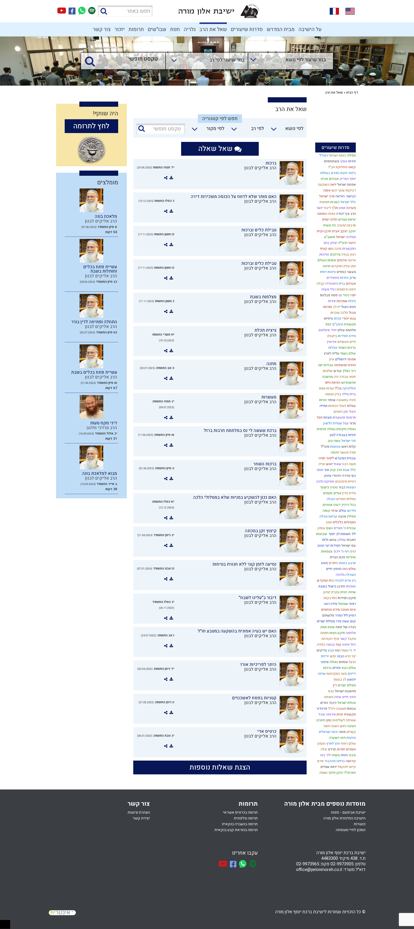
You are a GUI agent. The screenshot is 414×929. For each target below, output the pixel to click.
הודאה (340, 196)
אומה (326, 190)
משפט (328, 697)
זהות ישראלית (328, 731)
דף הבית (352, 92)
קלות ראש (348, 446)
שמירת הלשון (332, 423)
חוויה (344, 755)
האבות (351, 539)
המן (353, 266)
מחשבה (327, 376)
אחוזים (327, 504)
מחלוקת (341, 167)
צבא (330, 691)
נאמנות (350, 586)
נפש (332, 656)
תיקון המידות (346, 598)
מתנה (271, 364)
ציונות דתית (327, 272)
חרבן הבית (323, 231)
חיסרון (320, 720)
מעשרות (268, 397)
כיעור (351, 242)
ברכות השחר (346, 347)
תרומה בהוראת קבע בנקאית (236, 830)
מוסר (342, 731)
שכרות (334, 312)
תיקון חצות (337, 633)
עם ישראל (348, 545)
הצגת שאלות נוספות (220, 767)
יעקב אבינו (339, 231)
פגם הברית (337, 557)
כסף (327, 324)
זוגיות (322, 400)
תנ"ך (334, 207)
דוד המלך (349, 370)
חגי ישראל (348, 440)
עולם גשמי (347, 353)
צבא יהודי (348, 318)
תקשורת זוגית (346, 714)
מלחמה (350, 633)
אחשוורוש (348, 382)
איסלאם (324, 330)
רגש (334, 190)
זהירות (344, 277)
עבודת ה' (349, 528)
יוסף (331, 534)
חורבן (340, 586)
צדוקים (334, 254)
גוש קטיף (326, 248)
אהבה (341, 516)
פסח (334, 295)
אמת (321, 388)
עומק (321, 528)
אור (326, 469)
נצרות (329, 388)
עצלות (351, 405)
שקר (341, 190)
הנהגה (351, 726)
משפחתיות (331, 161)
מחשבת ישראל (345, 691)
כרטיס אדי (266, 731)
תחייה (323, 405)
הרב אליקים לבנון (260, 168)
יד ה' (352, 650)
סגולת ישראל (346, 702)
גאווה (331, 213)
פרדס (331, 749)
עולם (342, 510)
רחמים (338, 411)
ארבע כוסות (347, 563)
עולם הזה (349, 568)
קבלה (320, 283)
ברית (341, 283)
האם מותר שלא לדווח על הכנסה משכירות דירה (233, 196)
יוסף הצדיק (347, 178)
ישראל (340, 237)
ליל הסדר (341, 615)
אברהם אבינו (329, 178)
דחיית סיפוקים (345, 481)
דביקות (350, 190)
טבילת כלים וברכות (258, 230)
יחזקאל (342, 766)
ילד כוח (325, 755)
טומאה (321, 213)
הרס (352, 551)
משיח (335, 755)
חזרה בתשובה (346, 400)
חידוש (351, 510)
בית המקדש (325, 580)
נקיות (337, 318)
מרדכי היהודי (340, 475)
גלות (324, 539)
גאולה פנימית (326, 429)
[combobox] (286, 61)
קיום (352, 766)
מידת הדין (348, 493)
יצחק (333, 242)
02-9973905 (342, 864)
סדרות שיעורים (247, 29)
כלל (353, 469)
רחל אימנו (348, 644)
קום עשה (348, 621)
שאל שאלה (216, 148)
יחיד (333, 330)
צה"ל (338, 388)
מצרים (337, 528)
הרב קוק (335, 469)
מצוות (327, 417)
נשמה (323, 772)
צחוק (327, 475)
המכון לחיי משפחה (350, 830)
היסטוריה (331, 283)
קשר (343, 638)
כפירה (321, 644)
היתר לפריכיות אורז (258, 664)
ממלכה (350, 237)
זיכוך (336, 551)
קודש (337, 370)
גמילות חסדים (345, 499)
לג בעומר (339, 679)
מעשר (343, 452)
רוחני (352, 603)
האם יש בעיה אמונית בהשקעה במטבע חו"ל (237, 631)
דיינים (351, 673)
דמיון (352, 615)
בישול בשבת (327, 586)
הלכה (344, 312)
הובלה (330, 499)
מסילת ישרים (346, 685)
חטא (352, 376)
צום (326, 242)
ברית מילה (348, 394)
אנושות (334, 446)
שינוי (334, 510)
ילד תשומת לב (345, 534)
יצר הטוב (322, 545)
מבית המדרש (281, 29)
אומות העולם (326, 260)
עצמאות (326, 551)
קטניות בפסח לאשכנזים (254, 698)
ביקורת (331, 336)
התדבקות (330, 598)
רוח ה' (344, 551)
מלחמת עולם (346, 330)
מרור (352, 423)
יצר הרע (350, 656)
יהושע (351, 679)
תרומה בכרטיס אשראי (240, 812)
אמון (341, 207)
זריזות (324, 656)
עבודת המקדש (345, 458)
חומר (326, 726)
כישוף (324, 487)
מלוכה (340, 574)
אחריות (350, 557)
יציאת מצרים (346, 219)
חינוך (332, 772)
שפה (337, 697)
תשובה (340, 708)
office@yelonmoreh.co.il (319, 869)
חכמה (334, 452)
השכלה (350, 574)
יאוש (329, 464)
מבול (352, 312)
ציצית (351, 301)
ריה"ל (331, 708)
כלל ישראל (348, 202)
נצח (338, 644)
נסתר (319, 469)
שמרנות (341, 301)
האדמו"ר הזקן (346, 772)
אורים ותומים (331, 493)
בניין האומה (332, 394)
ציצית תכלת (265, 330)
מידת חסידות (346, 336)
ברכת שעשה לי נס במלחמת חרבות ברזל (240, 430)
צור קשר (102, 29)
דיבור (327, 207)
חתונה (324, 633)
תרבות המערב (346, 225)
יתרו (353, 295)
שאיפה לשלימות (344, 720)
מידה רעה (330, 603)
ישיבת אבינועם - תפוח (348, 812)
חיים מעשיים (346, 341)
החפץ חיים (333, 568)
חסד (319, 417)
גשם (329, 528)
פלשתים (327, 615)
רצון (352, 254)
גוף (353, 475)
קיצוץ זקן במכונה (260, 531)
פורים (336, 667)
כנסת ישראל (337, 155)
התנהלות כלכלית (344, 522)
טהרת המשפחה (344, 365)
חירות (351, 161)
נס (340, 295)
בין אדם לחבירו (345, 580)
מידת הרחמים (330, 609)
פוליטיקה (349, 388)
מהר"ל (324, 446)
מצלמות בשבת (263, 297)
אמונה (351, 359)
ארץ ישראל (326, 196)
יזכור (119, 29)
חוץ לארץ (333, 743)
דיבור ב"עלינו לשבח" (257, 598)
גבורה (344, 254)
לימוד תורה (326, 458)
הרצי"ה (342, 242)
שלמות (327, 370)
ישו (320, 365)
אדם (320, 761)
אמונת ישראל (346, 184)
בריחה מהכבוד (334, 761)
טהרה (333, 487)
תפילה (351, 155)
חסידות (334, 545)
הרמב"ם (337, 324)
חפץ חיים (348, 697)
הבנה (340, 656)
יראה (332, 184)
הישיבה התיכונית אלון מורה (344, 818)
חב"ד (331, 167)
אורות (331, 301)
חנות (175, 29)
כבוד (341, 487)
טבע (330, 650)
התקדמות (333, 673)
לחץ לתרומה (91, 126)
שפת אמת (327, 627)
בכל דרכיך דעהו (344, 504)
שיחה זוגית (348, 592)
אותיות (343, 662)
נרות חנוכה (348, 609)
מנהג (324, 563)
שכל (321, 714)
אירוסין (331, 341)
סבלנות (324, 295)
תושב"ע (329, 237)
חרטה (326, 266)
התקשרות (348, 248)
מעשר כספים (346, 272)
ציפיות (328, 318)
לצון (332, 435)
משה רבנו (348, 464)
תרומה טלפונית (246, 818)
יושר (319, 207)
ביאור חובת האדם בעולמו (337, 173)
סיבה (337, 248)
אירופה (330, 714)
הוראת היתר (332, 382)
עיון (331, 359)
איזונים (341, 260)
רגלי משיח (328, 289)
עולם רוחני (348, 743)
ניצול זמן (349, 411)
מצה (343, 673)
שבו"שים (157, 29)
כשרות (334, 202)
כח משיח (329, 225)
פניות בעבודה (346, 435)
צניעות (351, 737)
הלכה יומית (329, 219)
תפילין (351, 516)
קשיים (351, 731)
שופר (331, 400)
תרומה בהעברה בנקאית (240, 824)
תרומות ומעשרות (344, 417)
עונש (332, 539)
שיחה (321, 673)
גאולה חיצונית (346, 429)
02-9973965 (307, 864)
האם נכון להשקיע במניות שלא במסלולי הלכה (234, 497)
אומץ (343, 161)
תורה (352, 452)
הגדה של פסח (345, 627)
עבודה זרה (340, 376)
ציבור (352, 755)
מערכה (350, 207)
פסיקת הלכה (324, 481)
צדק (352, 277)
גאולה (333, 662)
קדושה (350, 761)
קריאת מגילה (327, 516)
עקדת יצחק (331, 592)
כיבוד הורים (328, 702)
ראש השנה (338, 726)
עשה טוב (333, 440)
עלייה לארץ (331, 353)
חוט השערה (337, 737)
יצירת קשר (141, 818)
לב (334, 306)
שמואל (342, 603)
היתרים (333, 563)
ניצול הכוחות (336, 405)
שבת (346, 469)
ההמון (321, 743)
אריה (321, 464)
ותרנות (327, 306)
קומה (326, 510)
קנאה (351, 167)
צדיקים (321, 650)
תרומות (136, 29)
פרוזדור (321, 708)
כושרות (359, 824)
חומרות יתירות (346, 749)
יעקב (352, 231)
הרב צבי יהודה (345, 213)
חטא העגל (348, 306)
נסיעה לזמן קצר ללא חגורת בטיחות (244, 564)
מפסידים (332, 277)
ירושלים (340, 359)
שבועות (321, 534)
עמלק (341, 539)
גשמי (344, 650)
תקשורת (349, 324)
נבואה (330, 644)
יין (338, 306)
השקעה (323, 184)
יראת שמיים (328, 766)
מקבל (351, 638)
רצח (337, 650)
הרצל (352, 662)
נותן (328, 720)
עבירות (328, 365)
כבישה (350, 196)
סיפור (324, 662)
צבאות (351, 708)
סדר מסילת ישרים (328, 621)
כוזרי (346, 295)
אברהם (350, 283)
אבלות (332, 347)
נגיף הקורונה (329, 638)
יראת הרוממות (346, 289)
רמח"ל (323, 155)
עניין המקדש (340, 266)
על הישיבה (309, 29)
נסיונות (323, 254)
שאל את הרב (213, 29)
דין (334, 685)
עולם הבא (348, 667)
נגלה (323, 749)
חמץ (328, 522)
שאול (337, 464)
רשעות (350, 487)
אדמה (351, 260)
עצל (345, 423)
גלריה (190, 29)
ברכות (327, 667)
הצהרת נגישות (139, 812)
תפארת (324, 202)
